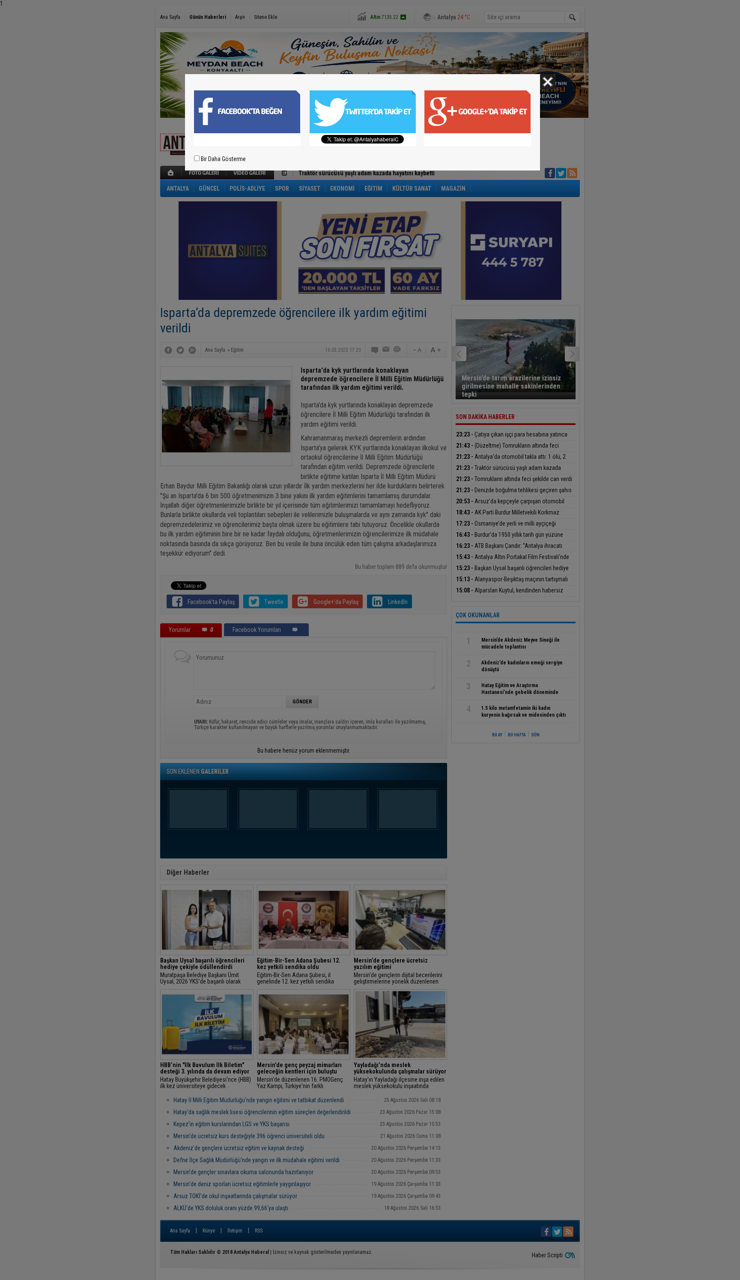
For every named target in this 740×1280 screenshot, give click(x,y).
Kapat (547, 82)
